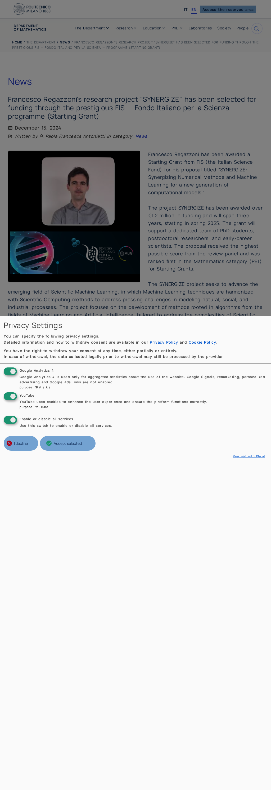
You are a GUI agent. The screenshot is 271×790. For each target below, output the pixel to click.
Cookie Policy (202, 342)
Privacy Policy (164, 342)
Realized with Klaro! (249, 456)
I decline (21, 443)
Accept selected (68, 443)
